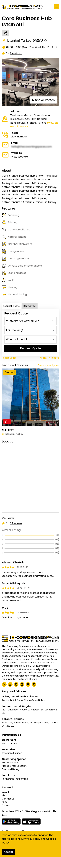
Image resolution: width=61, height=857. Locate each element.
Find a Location (10, 743)
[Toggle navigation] (56, 6)
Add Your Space (10, 762)
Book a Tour (29, 306)
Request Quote (11, 306)
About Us (7, 795)
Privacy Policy (31, 839)
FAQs (4, 802)
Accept (8, 852)
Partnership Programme (15, 778)
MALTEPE (8, 430)
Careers (6, 805)
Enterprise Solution (12, 753)
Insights (6, 792)
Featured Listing (10, 769)
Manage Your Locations (15, 765)
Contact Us (8, 798)
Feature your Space (48, 365)
